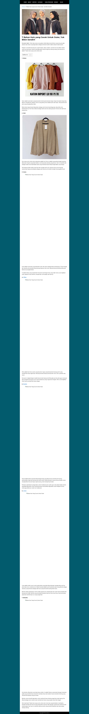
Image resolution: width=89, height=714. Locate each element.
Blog (61, 2)
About (29, 2)
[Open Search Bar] (65, 2)
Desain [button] (56, 2)
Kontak (34, 2)
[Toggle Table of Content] (29, 55)
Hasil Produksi (49, 2)
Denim (25, 384)
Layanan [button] (40, 2)
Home (25, 2)
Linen (24, 491)
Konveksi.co (47, 712)
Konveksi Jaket (25, 43)
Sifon (24, 277)
